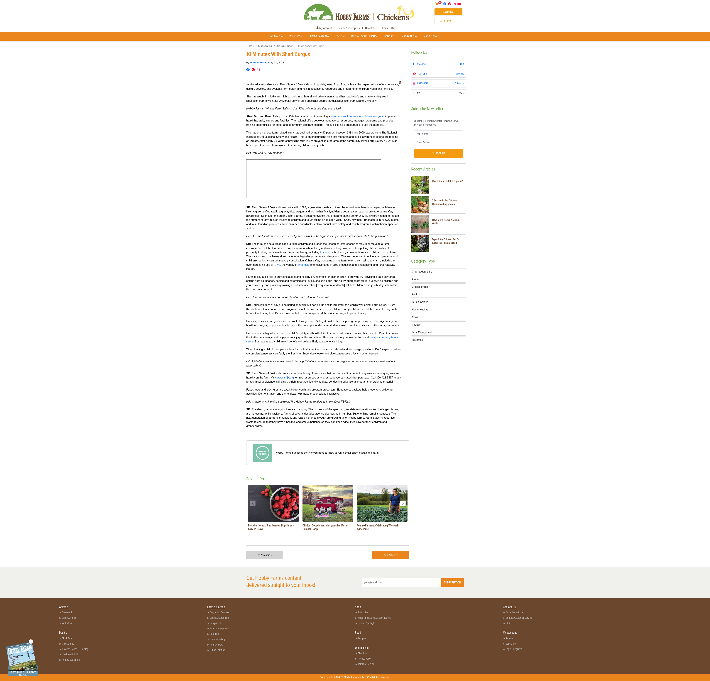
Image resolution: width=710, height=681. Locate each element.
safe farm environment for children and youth (357, 116)
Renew (509, 638)
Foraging (214, 634)
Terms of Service (366, 664)
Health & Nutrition (71, 654)
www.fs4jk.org (285, 377)
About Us (362, 653)
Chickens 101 (68, 643)
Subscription (452, 582)
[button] (403, 503)
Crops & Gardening (219, 617)
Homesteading (217, 639)
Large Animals (69, 617)
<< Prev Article (265, 555)
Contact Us (388, 28)
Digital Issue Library (364, 36)
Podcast (389, 36)
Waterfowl (67, 623)
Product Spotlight (366, 623)
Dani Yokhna (258, 62)
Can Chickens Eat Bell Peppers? (447, 181)
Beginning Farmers (284, 46)
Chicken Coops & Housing (75, 649)
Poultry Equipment (71, 659)
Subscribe (448, 11)
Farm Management (219, 628)
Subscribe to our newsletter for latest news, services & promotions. (436, 122)
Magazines (408, 36)
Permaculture (216, 644)
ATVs (277, 264)
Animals (275, 36)
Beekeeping (68, 612)
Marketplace (431, 36)
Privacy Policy (364, 658)
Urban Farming (217, 650)
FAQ (508, 623)
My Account (325, 28)
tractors (324, 252)
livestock (303, 264)
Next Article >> (391, 555)
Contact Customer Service (519, 617)
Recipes (362, 638)
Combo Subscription (348, 28)
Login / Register (514, 649)
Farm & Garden (318, 36)
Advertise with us (514, 612)
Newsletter (371, 28)
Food (339, 36)
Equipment (215, 623)
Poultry (294, 36)
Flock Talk (67, 638)
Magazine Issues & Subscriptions (374, 617)
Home (251, 46)
